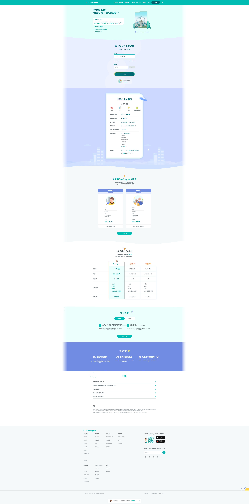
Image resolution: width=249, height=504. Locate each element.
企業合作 (85, 471)
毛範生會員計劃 (109, 436)
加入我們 (97, 474)
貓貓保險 (85, 443)
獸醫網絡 (108, 468)
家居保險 (85, 450)
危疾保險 (85, 460)
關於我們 (97, 468)
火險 (84, 457)
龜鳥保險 (85, 447)
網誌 (96, 443)
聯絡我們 (97, 478)
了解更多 (133, 500)
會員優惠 (108, 440)
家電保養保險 (86, 453)
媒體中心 (97, 471)
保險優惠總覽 (109, 443)
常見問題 (97, 440)
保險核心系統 (86, 474)
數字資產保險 (86, 481)
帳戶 (149, 2)
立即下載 (119, 440)
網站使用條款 (154, 493)
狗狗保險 (85, 440)
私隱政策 (146, 493)
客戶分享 (97, 436)
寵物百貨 (127, 2)
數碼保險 (85, 478)
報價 (156, 2)
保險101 (96, 447)
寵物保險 (85, 436)
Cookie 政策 (161, 493)
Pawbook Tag (120, 443)
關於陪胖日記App (121, 436)
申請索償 (108, 471)
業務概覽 (85, 468)
